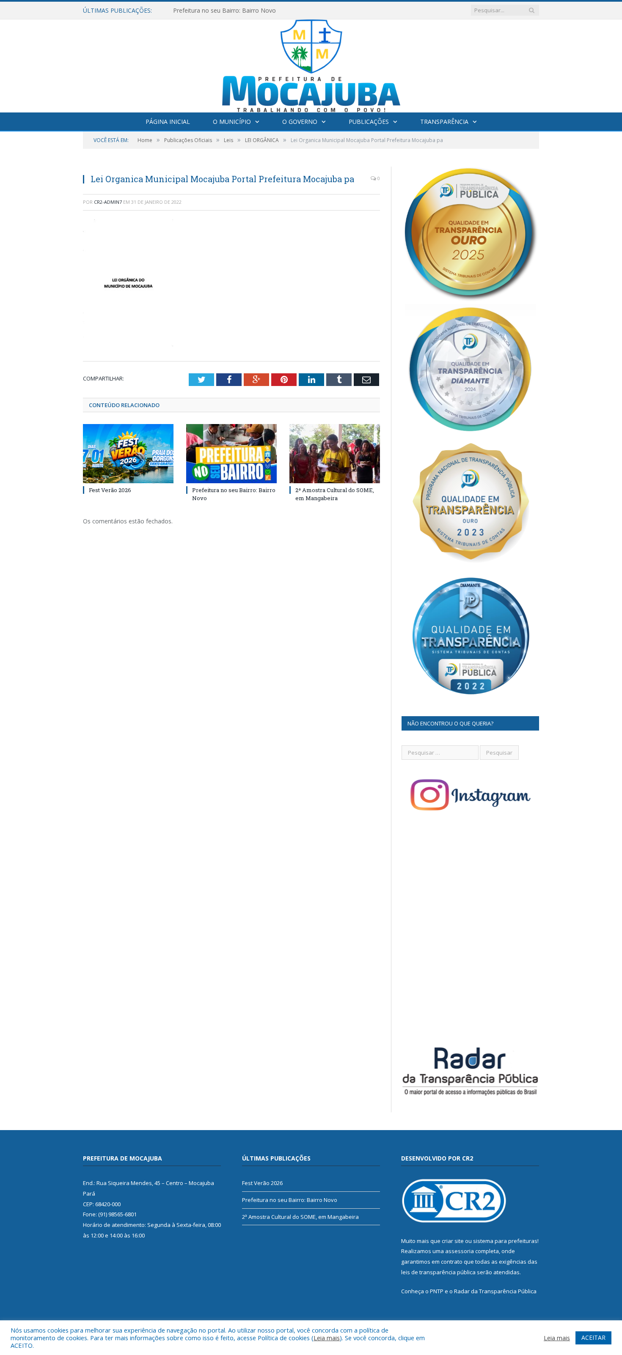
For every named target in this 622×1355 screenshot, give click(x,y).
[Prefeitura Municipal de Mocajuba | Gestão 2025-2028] (311, 64)
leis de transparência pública (438, 1272)
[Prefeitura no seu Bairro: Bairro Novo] (231, 453)
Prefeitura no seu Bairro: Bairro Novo (224, 10)
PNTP (436, 1291)
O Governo (299, 122)
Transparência (444, 122)
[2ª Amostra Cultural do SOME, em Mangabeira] (334, 453)
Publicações (369, 122)
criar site (453, 1241)
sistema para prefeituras (505, 1241)
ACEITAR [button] (593, 1337)
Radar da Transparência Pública (495, 1291)
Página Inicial (168, 122)
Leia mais (327, 1337)
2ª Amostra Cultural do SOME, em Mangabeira (334, 493)
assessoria (459, 1251)
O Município (232, 122)
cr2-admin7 (108, 202)
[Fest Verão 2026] (128, 453)
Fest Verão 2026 (110, 490)
